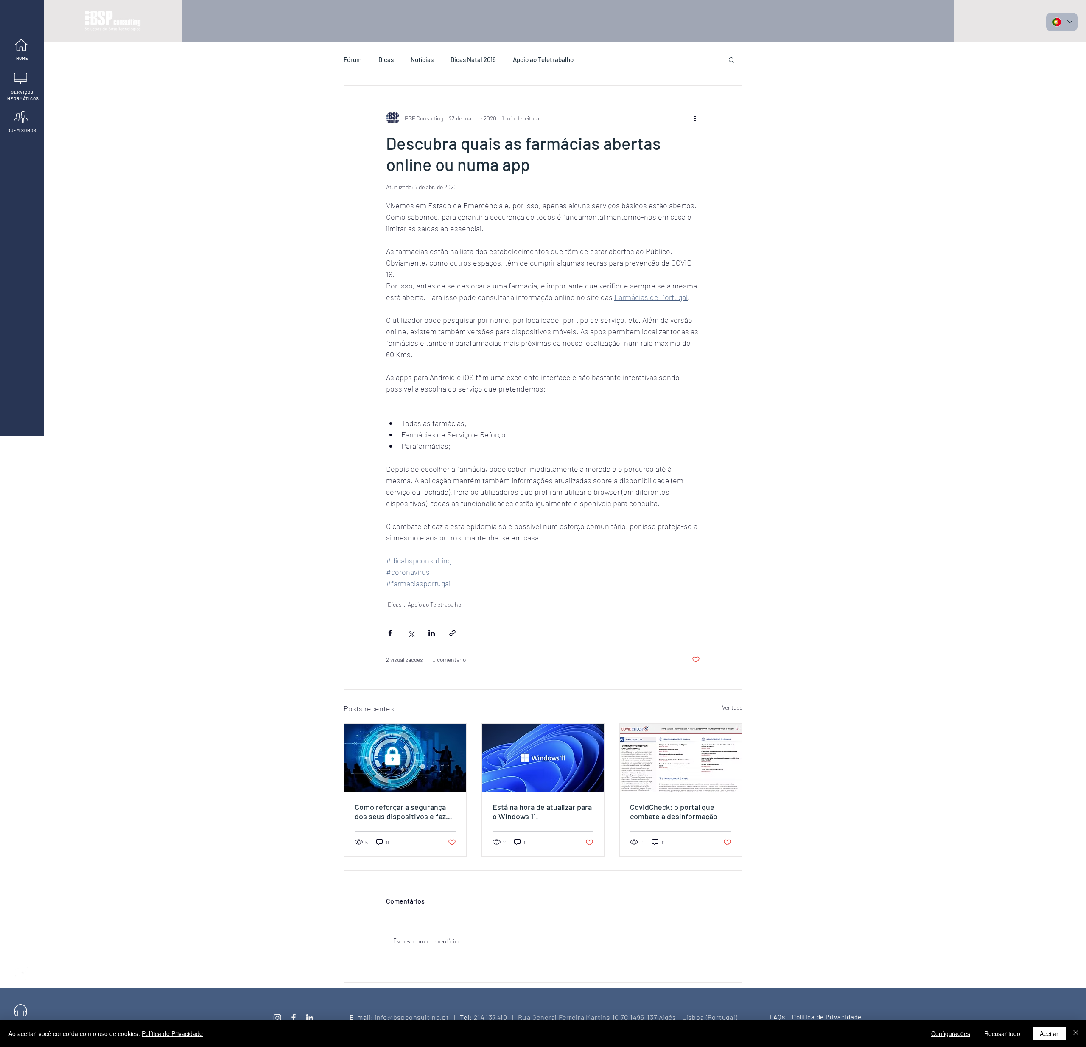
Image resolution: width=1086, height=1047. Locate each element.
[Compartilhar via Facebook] (390, 633)
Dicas (386, 59)
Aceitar (1049, 1033)
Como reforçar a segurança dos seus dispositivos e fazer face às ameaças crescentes (404, 811)
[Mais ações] (695, 118)
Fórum (352, 59)
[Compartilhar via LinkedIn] (432, 633)
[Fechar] (1076, 1033)
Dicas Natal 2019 (473, 59)
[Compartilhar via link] (452, 633)
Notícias (422, 59)
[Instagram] (277, 1018)
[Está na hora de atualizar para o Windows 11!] (543, 758)
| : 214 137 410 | (481, 1017)
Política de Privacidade (172, 1033)
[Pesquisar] (20, 938)
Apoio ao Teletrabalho (543, 59)
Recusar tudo (1002, 1033)
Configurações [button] (950, 1033)
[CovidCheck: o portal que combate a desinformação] (681, 758)
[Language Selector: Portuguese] (1062, 22)
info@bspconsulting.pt (412, 1017)
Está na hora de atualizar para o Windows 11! (542, 811)
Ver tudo (732, 707)
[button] (732, 59)
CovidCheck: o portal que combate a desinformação (673, 811)
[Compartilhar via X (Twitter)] (411, 633)
